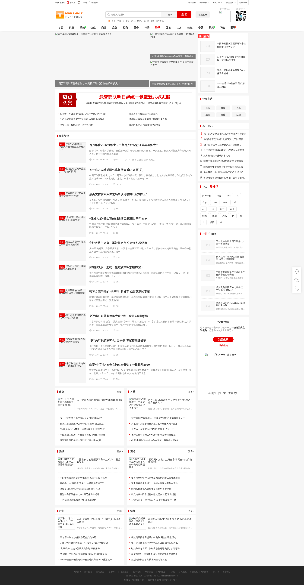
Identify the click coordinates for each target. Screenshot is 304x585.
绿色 (204, 215)
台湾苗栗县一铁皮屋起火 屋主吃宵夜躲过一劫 (153, 500)
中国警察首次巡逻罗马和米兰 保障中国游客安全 (98, 460)
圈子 (233, 27)
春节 (122, 21)
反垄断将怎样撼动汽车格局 (215, 155)
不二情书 (132, 160)
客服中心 (243, 2)
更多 (120, 391)
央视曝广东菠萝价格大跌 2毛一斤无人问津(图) (83, 113)
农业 (214, 215)
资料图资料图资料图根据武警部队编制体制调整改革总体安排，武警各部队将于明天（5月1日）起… (135, 103)
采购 (82, 27)
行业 (223, 114)
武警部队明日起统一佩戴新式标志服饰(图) (115, 267)
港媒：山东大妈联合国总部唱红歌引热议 (80, 489)
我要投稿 (223, 339)
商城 (103, 27)
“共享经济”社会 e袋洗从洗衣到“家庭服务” (80, 548)
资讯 (157, 27)
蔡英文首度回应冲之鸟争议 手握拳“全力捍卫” (118, 194)
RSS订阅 (215, 572)
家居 (232, 209)
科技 (223, 108)
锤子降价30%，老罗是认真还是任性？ (221, 145)
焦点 (208, 108)
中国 (113, 21)
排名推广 (172, 572)
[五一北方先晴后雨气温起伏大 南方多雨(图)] (208, 245)
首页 (60, 27)
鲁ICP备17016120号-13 (134, 580)
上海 (147, 21)
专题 (200, 27)
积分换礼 (194, 572)
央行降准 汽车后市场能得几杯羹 (145, 125)
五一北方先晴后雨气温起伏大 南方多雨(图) (116, 169)
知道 (190, 27)
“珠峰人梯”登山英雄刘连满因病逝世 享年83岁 (118, 218)
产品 (224, 215)
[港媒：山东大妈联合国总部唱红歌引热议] (208, 306)
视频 (211, 27)
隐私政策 (100, 572)
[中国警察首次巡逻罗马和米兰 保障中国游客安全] (173, 65)
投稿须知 (223, 345)
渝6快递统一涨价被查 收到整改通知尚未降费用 (154, 554)
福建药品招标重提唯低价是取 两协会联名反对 (169, 520)
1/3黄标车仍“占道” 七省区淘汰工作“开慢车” (223, 139)
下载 (222, 27)
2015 (128, 21)
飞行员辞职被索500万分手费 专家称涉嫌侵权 (82, 119)
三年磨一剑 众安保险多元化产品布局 (78, 537)
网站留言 (205, 572)
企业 (93, 27)
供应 (71, 27)
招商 (125, 27)
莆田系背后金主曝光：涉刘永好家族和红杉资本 (154, 483)
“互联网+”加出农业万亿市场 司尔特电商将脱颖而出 (170, 460)
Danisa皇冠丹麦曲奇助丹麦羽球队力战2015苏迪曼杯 (86, 559)
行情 (146, 27)
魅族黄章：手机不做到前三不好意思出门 (221, 172)
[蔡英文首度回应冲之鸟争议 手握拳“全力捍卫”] (208, 291)
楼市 (162, 21)
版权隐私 (124, 572)
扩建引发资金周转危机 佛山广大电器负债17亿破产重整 (229, 177)
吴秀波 (140, 160)
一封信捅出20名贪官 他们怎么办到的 (78, 500)
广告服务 (183, 572)
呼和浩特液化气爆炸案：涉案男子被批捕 (151, 489)
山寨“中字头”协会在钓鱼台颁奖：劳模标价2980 (119, 364)
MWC (134, 21)
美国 (212, 222)
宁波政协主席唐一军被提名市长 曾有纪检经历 (118, 243)
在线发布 (202, 14)
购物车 (95, 2)
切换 (62, 2)
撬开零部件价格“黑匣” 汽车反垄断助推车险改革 (154, 543)
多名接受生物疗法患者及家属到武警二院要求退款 (155, 478)
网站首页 (78, 572)
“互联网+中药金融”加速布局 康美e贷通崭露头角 (83, 554)
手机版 (72, 2)
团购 (168, 27)
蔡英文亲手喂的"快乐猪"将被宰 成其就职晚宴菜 (119, 291)
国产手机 (154, 21)
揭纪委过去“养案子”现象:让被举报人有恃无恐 (82, 483)
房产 (146, 160)
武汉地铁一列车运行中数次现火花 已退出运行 (153, 494)
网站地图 (161, 572)
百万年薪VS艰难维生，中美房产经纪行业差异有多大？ (124, 145)
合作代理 (137, 572)
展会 (136, 27)
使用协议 (112, 572)
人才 (179, 27)
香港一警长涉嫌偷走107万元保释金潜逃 (79, 494)
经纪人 (152, 160)
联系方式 (149, 572)
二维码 (84, 2)
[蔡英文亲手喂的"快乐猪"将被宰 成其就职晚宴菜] (208, 260)
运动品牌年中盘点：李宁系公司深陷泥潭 (221, 166)
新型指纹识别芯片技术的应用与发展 (149, 559)
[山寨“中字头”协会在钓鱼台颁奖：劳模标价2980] (173, 37)
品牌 (114, 27)
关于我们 (88, 572)
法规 (238, 114)
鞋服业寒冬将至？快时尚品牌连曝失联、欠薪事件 (155, 548)
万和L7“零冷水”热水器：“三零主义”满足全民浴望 (98, 520)
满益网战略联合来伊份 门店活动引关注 (148, 119)
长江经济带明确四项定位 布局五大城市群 (222, 150)
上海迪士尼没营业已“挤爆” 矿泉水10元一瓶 (152, 429)
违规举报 (226, 572)
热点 (238, 108)
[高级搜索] (107, 21)
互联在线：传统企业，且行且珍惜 (76, 125)
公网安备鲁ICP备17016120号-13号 (162, 580)
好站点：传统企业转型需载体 (143, 113)
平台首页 (192, 2)
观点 (208, 114)
